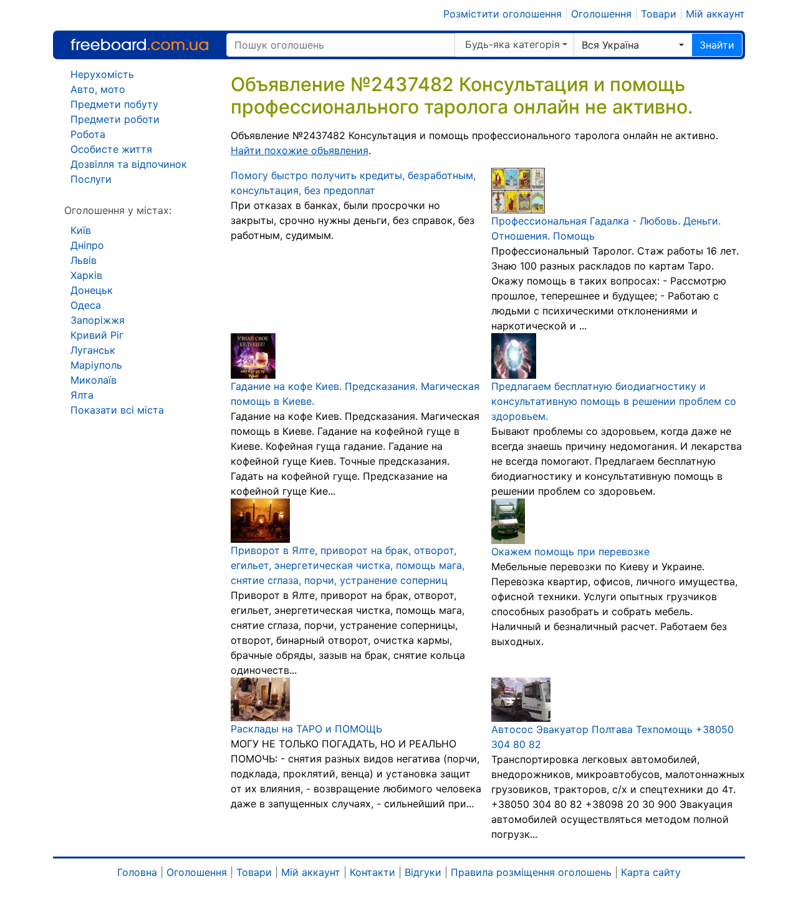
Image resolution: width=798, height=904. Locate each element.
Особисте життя (111, 149)
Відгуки (423, 872)
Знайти (716, 45)
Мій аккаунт (715, 13)
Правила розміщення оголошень (531, 872)
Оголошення (601, 13)
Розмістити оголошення (502, 13)
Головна (137, 872)
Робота (87, 134)
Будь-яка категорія (512, 44)
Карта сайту (651, 872)
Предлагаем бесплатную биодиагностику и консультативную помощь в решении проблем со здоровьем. (613, 401)
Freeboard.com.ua (139, 45)
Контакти (372, 872)
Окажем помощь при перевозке (570, 551)
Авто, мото (97, 89)
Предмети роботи (115, 119)
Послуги (91, 179)
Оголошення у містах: (117, 210)
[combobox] (633, 45)
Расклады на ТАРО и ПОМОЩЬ (306, 728)
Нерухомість (102, 74)
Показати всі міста (117, 410)
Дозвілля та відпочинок (128, 164)
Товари (658, 13)
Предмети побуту (114, 104)
